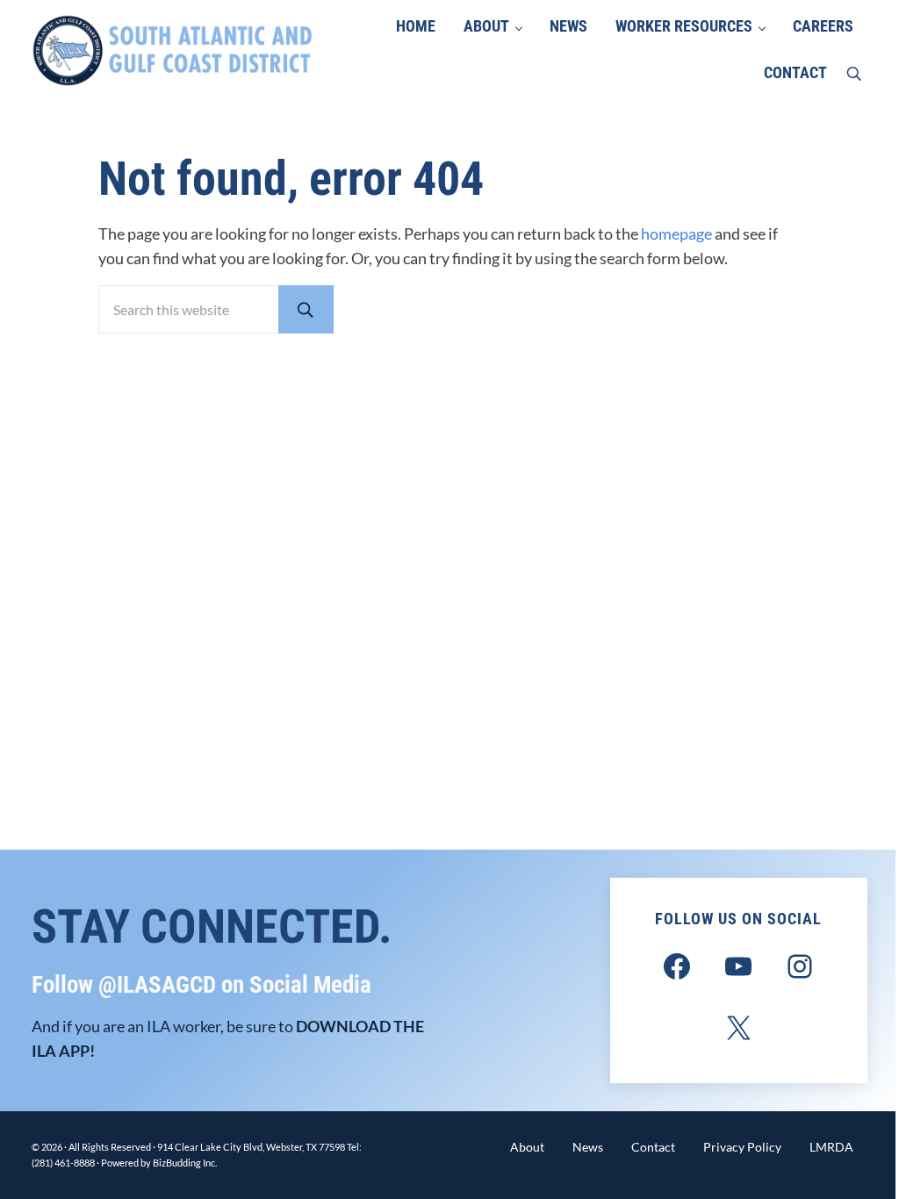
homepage (676, 234)
